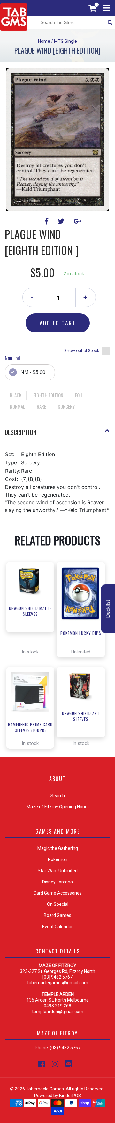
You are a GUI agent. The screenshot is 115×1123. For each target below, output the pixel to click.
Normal (17, 406)
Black (15, 395)
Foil (79, 395)
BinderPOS (70, 1095)
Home (44, 41)
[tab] (57, 434)
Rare (41, 406)
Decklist (108, 609)
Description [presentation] (20, 432)
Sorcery (66, 406)
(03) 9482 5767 (65, 1047)
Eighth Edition (48, 395)
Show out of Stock (81, 350)
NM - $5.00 (32, 372)
